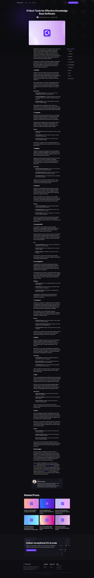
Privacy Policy (58, 567)
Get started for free (73, 2)
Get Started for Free (31, 550)
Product (26, 2)
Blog (30, 2)
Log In (66, 2)
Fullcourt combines (50, 465)
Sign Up (51, 567)
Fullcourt (35, 464)
